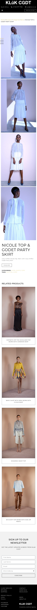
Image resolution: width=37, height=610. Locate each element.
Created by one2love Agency (27, 607)
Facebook (4, 602)
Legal (3, 597)
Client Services (6, 588)
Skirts (22, 20)
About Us (22, 599)
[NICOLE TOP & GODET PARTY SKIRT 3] (18, 159)
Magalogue (23, 591)
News (21, 597)
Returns (4, 590)
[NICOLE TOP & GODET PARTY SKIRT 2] (18, 213)
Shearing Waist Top (18, 461)
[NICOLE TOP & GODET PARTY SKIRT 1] (18, 52)
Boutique (9, 20)
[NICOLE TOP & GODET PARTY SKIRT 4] (18, 106)
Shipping (4, 591)
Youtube (4, 606)
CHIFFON (9, 272)
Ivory (15, 272)
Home (3, 20)
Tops (23, 270)
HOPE (13, 270)
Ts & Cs (3, 599)
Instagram (4, 604)
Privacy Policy (6, 595)
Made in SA (23, 590)
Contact (22, 588)
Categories (16, 20)
